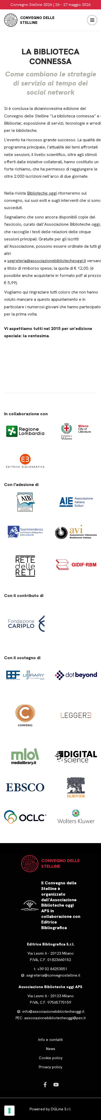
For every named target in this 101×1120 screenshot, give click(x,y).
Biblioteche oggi (42, 193)
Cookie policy (50, 1057)
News (50, 1048)
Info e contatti (50, 1039)
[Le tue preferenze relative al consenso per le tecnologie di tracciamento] (9, 1111)
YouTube (56, 1085)
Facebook (45, 1085)
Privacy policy (50, 1067)
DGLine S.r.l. (61, 1109)
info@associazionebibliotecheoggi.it (53, 1011)
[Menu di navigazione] (92, 20)
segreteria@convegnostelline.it (53, 975)
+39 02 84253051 (52, 968)
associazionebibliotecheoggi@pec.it (55, 1017)
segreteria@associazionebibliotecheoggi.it (46, 261)
